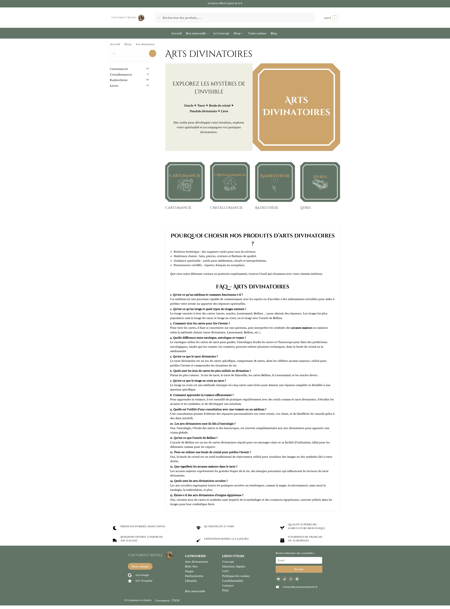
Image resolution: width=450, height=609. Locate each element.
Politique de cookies (236, 576)
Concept (228, 562)
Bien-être (191, 566)
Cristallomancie (121, 74)
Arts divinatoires (196, 562)
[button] (330, 17)
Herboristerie (194, 576)
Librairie (191, 581)
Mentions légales (233, 566)
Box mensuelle (195, 591)
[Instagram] (290, 579)
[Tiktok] (284, 579)
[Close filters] (152, 53)
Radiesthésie (118, 80)
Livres (114, 86)
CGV (225, 571)
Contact (227, 585)
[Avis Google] (130, 575)
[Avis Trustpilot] (130, 581)
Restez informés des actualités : (295, 553)
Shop (127, 44)
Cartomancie (119, 69)
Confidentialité (232, 581)
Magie (189, 571)
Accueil (115, 44)
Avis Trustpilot (143, 580)
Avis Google (142, 575)
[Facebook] (278, 579)
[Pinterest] (297, 579)
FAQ (225, 590)
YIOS (175, 600)
